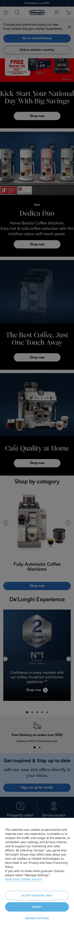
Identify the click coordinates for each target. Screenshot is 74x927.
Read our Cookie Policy (23, 879)
